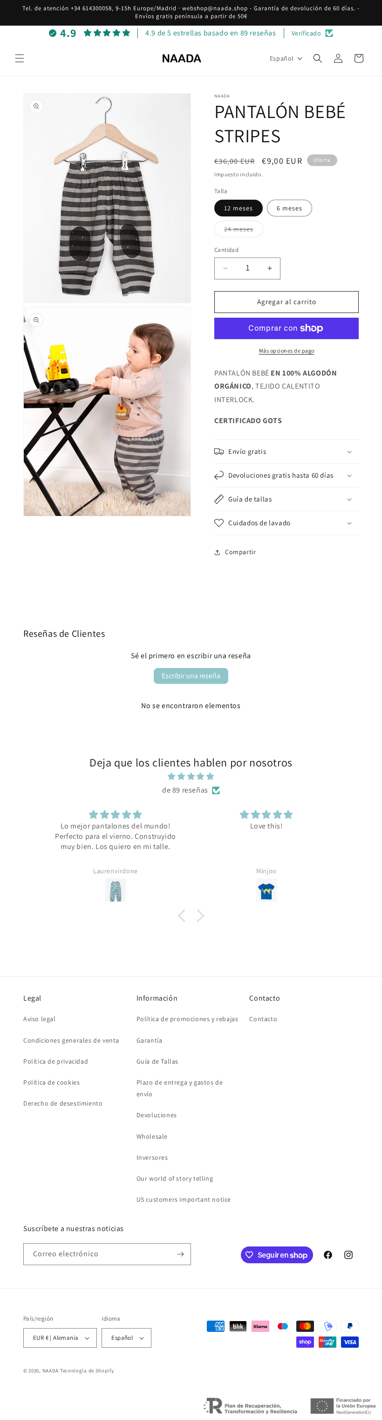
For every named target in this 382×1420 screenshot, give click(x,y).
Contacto (263, 1019)
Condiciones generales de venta (71, 1040)
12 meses (238, 208)
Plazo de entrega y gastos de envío (179, 1088)
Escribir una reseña (191, 676)
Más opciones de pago (286, 350)
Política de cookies (51, 1082)
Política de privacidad (55, 1061)
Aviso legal (39, 1019)
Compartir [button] (240, 552)
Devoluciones (156, 1115)
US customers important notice (183, 1199)
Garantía (149, 1040)
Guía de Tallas (157, 1061)
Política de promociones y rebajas (187, 1019)
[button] (19, 58)
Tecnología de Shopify (87, 1370)
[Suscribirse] (180, 1254)
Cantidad (226, 250)
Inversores (152, 1157)
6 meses (289, 208)
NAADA (50, 1370)
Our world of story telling (174, 1178)
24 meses (243, 230)
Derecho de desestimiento (62, 1103)
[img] (191, 777)
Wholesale (152, 1136)
